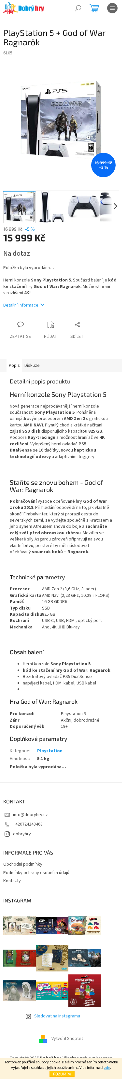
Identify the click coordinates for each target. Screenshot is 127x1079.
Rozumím (62, 1074)
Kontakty (12, 881)
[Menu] (112, 8)
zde (107, 1068)
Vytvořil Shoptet (67, 1039)
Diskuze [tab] (32, 365)
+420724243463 (28, 824)
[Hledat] (78, 8)
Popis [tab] (14, 365)
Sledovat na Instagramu (57, 1016)
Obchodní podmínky (22, 864)
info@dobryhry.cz (30, 815)
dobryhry (22, 834)
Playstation (50, 751)
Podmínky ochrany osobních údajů (36, 873)
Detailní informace (20, 305)
